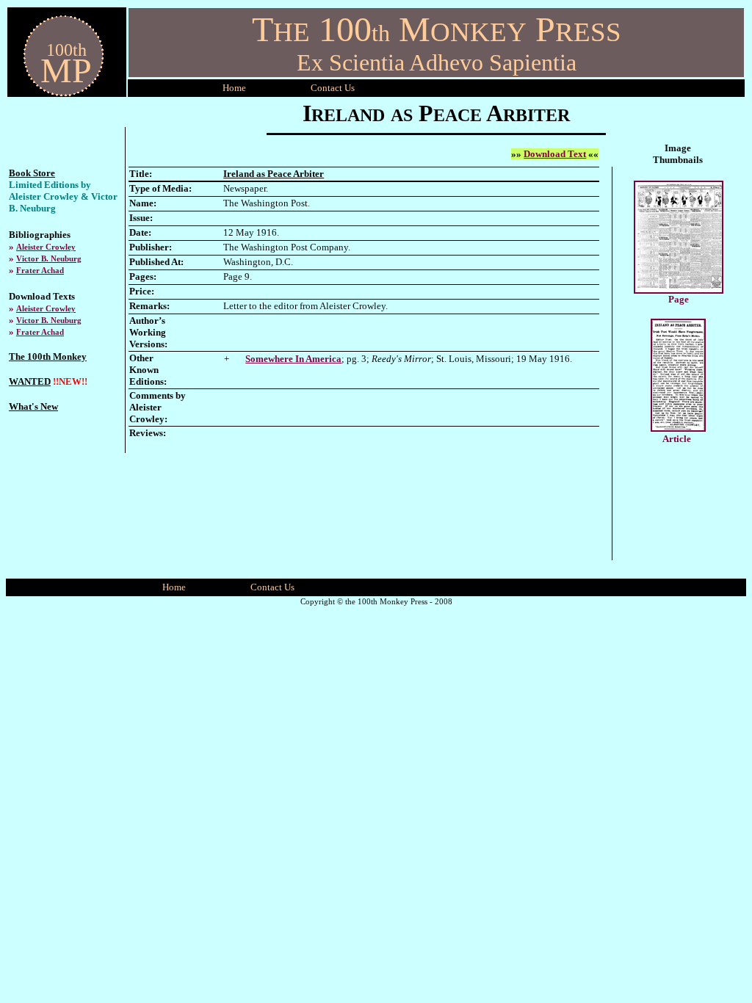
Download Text (555, 153)
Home (234, 87)
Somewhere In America (293, 358)
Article (676, 438)
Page (678, 299)
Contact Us (272, 587)
